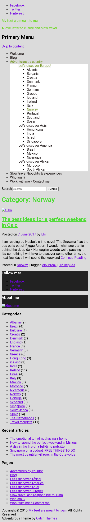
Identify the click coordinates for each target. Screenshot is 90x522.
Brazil (31, 149)
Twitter (15, 9)
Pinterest (17, 13)
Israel (31, 137)
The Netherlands (22, 418)
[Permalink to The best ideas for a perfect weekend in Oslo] (7, 210)
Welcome (17, 54)
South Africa (36, 169)
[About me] (10, 306)
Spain (31, 122)
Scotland (33, 118)
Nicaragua (34, 157)
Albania (32, 70)
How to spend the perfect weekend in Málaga (43, 442)
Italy (30, 106)
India (30, 133)
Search (7, 189)
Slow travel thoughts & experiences (36, 173)
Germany (33, 90)
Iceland (32, 98)
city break (49, 265)
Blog (13, 58)
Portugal (33, 114)
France (32, 86)
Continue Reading (73, 258)
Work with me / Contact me (30, 181)
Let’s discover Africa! (34, 161)
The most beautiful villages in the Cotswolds (42, 454)
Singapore (34, 141)
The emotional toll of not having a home (38, 438)
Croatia (32, 78)
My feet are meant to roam (21, 21)
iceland (15, 362)
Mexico (32, 153)
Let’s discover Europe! (34, 66)
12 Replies (67, 265)
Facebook (17, 5)
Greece (32, 94)
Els (43, 234)
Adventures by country (26, 62)
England (16, 342)
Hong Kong (35, 129)
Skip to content (13, 46)
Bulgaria (33, 74)
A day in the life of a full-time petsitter (38, 446)
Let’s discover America (35, 145)
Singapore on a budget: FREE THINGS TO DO (42, 450)
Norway (32, 110)
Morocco (33, 165)
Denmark (33, 82)
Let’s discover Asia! (33, 126)
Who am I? (17, 177)
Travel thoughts (21, 422)
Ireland (32, 102)
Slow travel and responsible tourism (36, 495)
